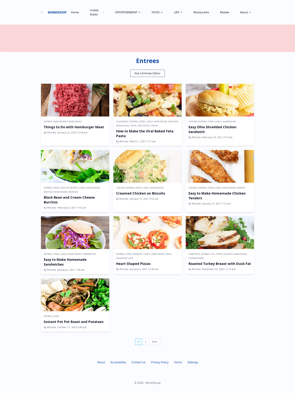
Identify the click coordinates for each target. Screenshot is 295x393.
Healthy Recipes (69, 187)
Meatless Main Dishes (56, 191)
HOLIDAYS (137, 254)
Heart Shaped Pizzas (133, 263)
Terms (178, 362)
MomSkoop (57, 12)
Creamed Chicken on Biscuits (140, 193)
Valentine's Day (124, 258)
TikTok (154, 125)
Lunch (149, 121)
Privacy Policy (159, 362)
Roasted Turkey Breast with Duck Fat (219, 263)
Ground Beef (60, 121)
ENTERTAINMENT (126, 12)
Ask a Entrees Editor (147, 73)
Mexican (73, 191)
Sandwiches (229, 121)
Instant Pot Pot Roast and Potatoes (73, 321)
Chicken (192, 121)
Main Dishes (75, 121)
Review (224, 12)
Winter (241, 187)
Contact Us (138, 362)
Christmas (194, 254)
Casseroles (122, 121)
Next (154, 341)
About (244, 12)
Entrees (48, 121)
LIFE (176, 12)
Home (75, 12)
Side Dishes (143, 125)
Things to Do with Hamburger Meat (74, 127)
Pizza (168, 254)
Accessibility (118, 362)
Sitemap (192, 362)
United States (94, 12)
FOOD (156, 12)
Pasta (133, 125)
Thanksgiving (196, 258)
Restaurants (201, 12)
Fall (213, 254)
